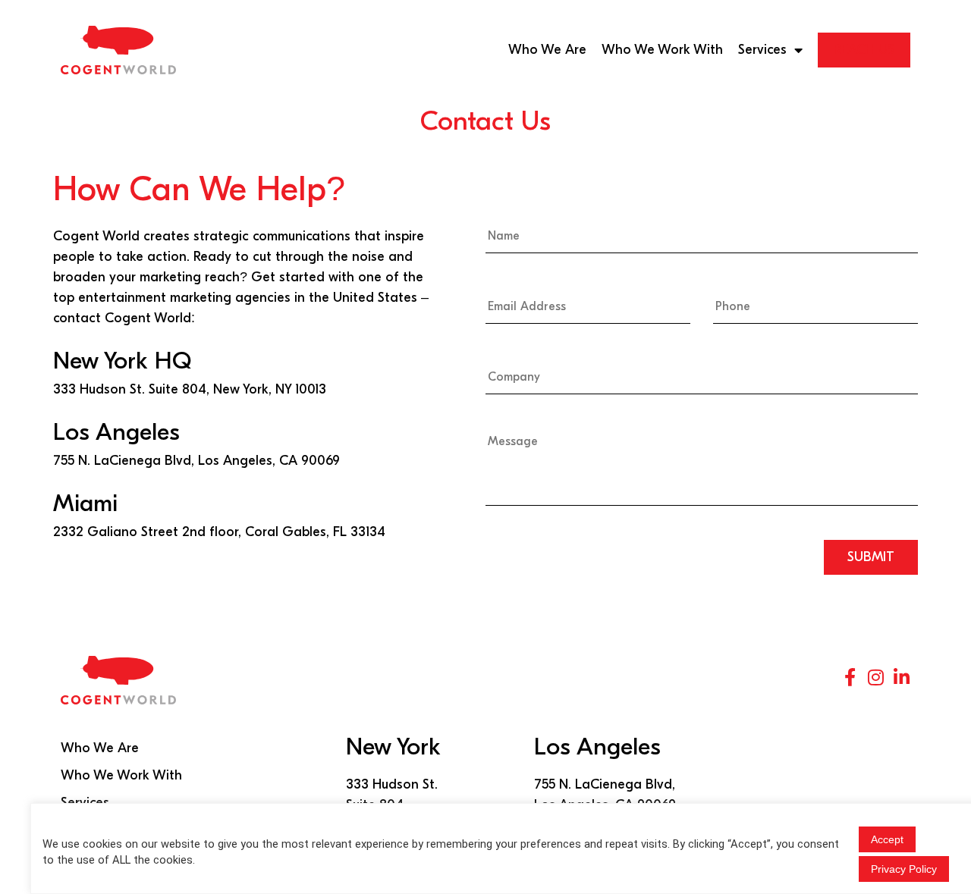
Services (762, 50)
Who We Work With (662, 50)
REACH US (864, 50)
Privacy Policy (904, 869)
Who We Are (547, 50)
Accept (887, 839)
